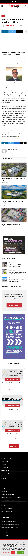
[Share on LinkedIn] (5, 31)
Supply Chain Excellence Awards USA (10, 524)
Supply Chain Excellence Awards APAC (10, 530)
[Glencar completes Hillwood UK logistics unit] (14, 170)
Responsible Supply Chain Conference (10, 532)
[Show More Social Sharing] (25, 31)
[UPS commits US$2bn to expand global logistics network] (4, 279)
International (4, 467)
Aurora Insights (5, 470)
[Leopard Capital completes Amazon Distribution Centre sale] (14, 215)
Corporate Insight (5, 473)
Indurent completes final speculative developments (12, 202)
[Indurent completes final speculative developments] (14, 192)
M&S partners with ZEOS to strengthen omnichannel (15, 265)
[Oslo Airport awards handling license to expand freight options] (4, 271)
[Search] (25, 6)
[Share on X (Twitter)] (12, 31)
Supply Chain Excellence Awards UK (13, 433)
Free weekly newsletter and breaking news (11, 497)
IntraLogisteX (4, 535)
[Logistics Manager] (14, 6)
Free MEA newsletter (6, 505)
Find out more (12, 389)
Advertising (4, 488)
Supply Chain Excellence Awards (9, 521)
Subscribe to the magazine (7, 494)
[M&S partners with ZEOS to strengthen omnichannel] (4, 264)
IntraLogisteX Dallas (12, 409)
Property (3, 464)
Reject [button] (13, 552)
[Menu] (2, 6)
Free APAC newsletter (6, 508)
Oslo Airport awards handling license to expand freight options (17, 272)
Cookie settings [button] (6, 552)
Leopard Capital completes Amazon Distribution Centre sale (11, 225)
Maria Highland (10, 25)
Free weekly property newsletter (9, 500)
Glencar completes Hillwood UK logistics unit (13, 179)
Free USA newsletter (6, 503)
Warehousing (4, 461)
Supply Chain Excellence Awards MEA (10, 527)
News (3, 16)
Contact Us (4, 491)
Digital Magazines (5, 478)
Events (3, 475)
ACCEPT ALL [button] (20, 552)
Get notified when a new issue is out (10, 511)
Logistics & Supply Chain (7, 458)
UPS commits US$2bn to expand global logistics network (16, 280)
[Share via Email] (19, 31)
